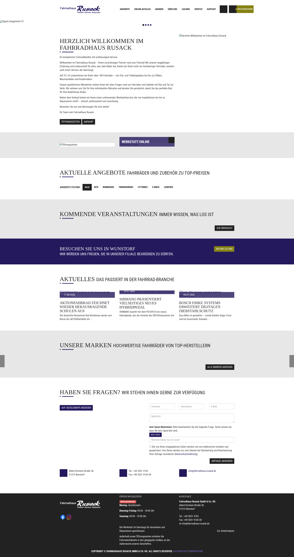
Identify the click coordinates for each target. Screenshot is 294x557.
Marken (159, 9)
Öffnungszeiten (71, 121)
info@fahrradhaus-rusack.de (202, 470)
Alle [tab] (87, 187)
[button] (22, 21)
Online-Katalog (142, 9)
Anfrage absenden (221, 461)
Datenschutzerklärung (186, 454)
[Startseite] (80, 9)
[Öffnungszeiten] (233, 9)
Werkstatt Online (135, 142)
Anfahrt (88, 121)
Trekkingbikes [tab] (126, 187)
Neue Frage (155, 435)
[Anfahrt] (223, 9)
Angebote (125, 9)
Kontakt (211, 9)
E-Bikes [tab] (155, 187)
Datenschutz (180, 551)
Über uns (172, 9)
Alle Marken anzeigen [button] (219, 367)
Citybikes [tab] (143, 187)
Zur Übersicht (224, 228)
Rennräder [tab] (108, 187)
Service (198, 9)
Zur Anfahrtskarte (225, 530)
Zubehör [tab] (168, 187)
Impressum (196, 551)
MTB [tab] (96, 187)
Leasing (186, 9)
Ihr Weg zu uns (224, 248)
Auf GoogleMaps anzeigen (76, 407)
